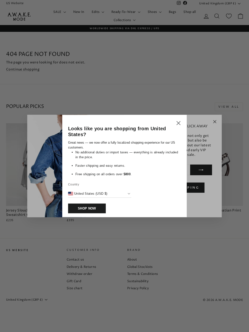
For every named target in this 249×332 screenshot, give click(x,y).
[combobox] (87, 193)
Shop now (87, 208)
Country (73, 184)
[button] (178, 124)
